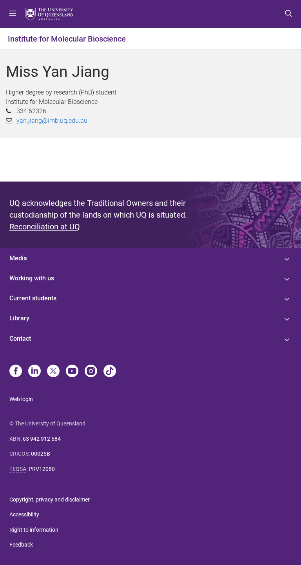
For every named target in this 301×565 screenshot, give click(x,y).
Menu (12, 14)
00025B (40, 454)
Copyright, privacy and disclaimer (49, 499)
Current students (32, 298)
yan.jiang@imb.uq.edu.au (51, 120)
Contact (20, 338)
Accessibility (24, 514)
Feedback (21, 544)
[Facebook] (15, 371)
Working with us (31, 278)
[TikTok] (109, 371)
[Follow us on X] (53, 371)
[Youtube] (72, 371)
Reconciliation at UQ (44, 226)
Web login (21, 399)
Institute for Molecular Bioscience (67, 39)
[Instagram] (91, 371)
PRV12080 (42, 469)
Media (18, 258)
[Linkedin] (34, 371)
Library (19, 318)
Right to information (33, 530)
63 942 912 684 (42, 439)
